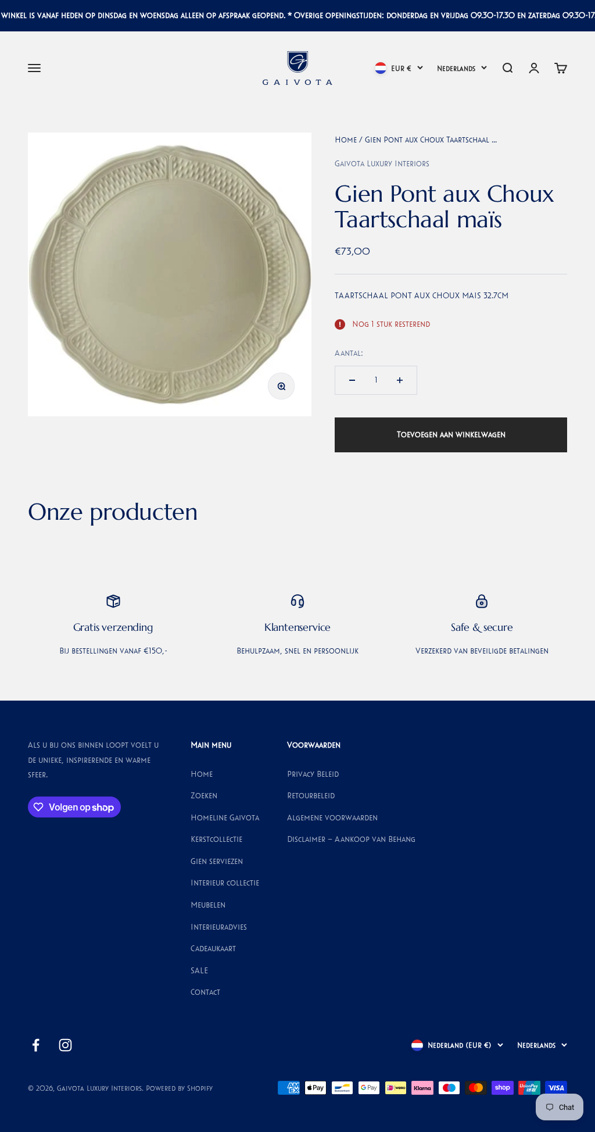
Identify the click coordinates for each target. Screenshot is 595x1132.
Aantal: (349, 353)
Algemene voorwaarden (332, 817)
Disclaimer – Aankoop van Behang (351, 839)
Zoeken (204, 795)
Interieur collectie (225, 882)
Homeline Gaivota (225, 817)
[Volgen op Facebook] (36, 1045)
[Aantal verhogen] (400, 380)
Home (346, 139)
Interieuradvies (219, 926)
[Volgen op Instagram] (65, 1045)
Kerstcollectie (216, 839)
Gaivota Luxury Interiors (382, 163)
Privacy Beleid (313, 774)
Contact (205, 992)
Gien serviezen (217, 861)
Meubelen (208, 904)
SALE (199, 970)
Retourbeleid (311, 795)
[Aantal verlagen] (352, 380)
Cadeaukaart (213, 948)
